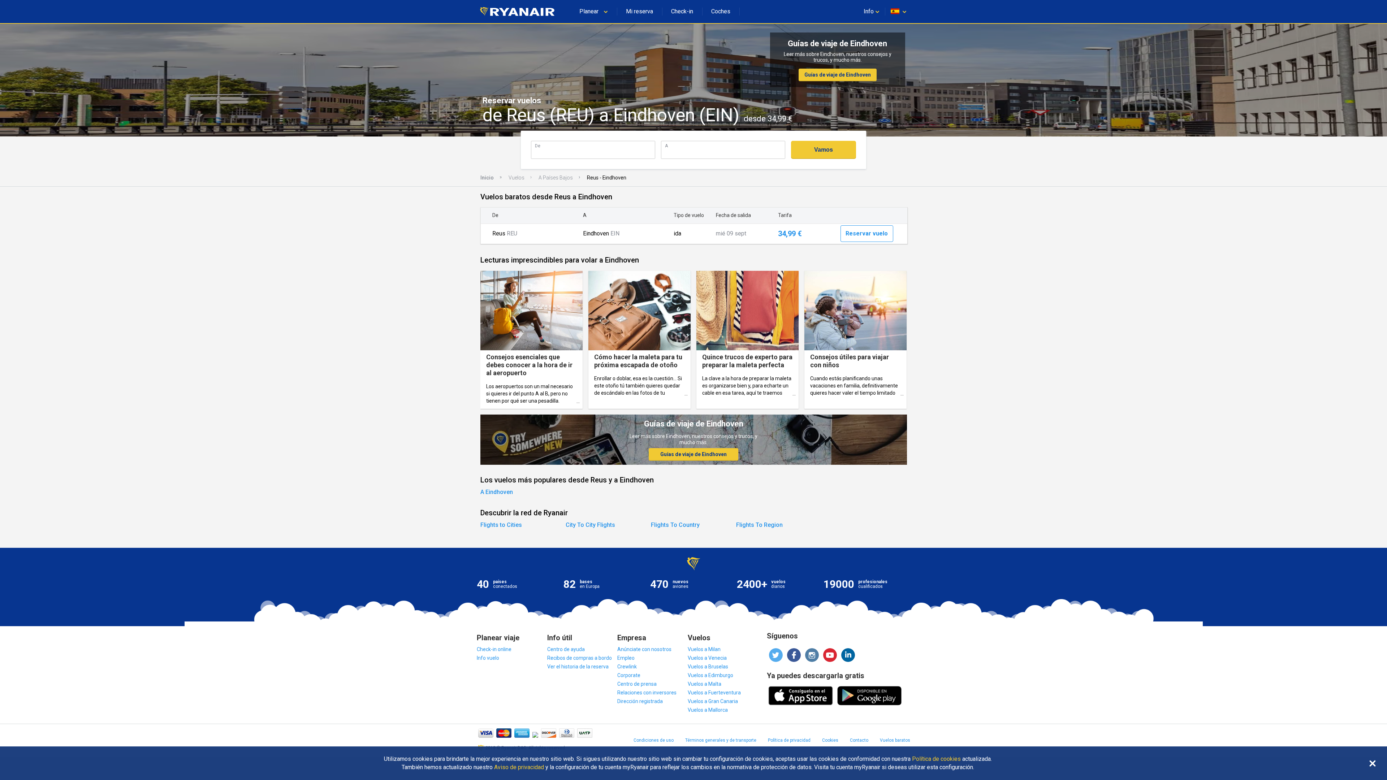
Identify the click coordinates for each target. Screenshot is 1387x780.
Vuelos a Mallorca (708, 710)
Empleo (626, 658)
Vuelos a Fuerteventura (714, 693)
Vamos (823, 150)
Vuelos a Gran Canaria (713, 701)
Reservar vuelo (867, 233)
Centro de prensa (637, 684)
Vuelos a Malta (704, 684)
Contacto (859, 740)
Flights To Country (675, 524)
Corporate (628, 675)
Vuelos (516, 178)
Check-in (682, 11)
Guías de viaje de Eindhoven (837, 75)
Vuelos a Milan (704, 649)
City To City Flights (590, 524)
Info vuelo (488, 658)
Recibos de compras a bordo (579, 658)
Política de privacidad (789, 740)
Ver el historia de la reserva (578, 667)
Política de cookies (936, 759)
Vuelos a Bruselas (708, 667)
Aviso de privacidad (519, 767)
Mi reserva (639, 11)
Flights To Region (759, 524)
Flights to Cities (501, 524)
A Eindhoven (496, 492)
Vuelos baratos (895, 740)
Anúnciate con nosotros (644, 649)
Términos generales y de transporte (720, 740)
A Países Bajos (556, 178)
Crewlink (627, 667)
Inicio (487, 178)
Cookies (830, 740)
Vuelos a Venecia (707, 658)
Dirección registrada (640, 701)
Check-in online (494, 649)
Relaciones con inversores (647, 693)
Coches (720, 11)
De (537, 145)
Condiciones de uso (654, 740)
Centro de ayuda (566, 649)
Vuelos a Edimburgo (710, 675)
